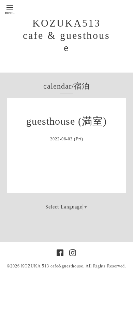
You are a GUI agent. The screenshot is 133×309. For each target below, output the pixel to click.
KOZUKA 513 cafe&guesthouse (52, 266)
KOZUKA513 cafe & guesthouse (66, 35)
